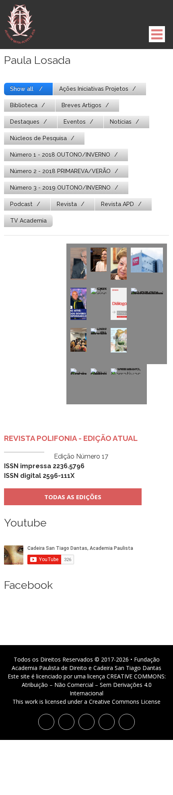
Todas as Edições (72, 497)
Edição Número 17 (56, 466)
